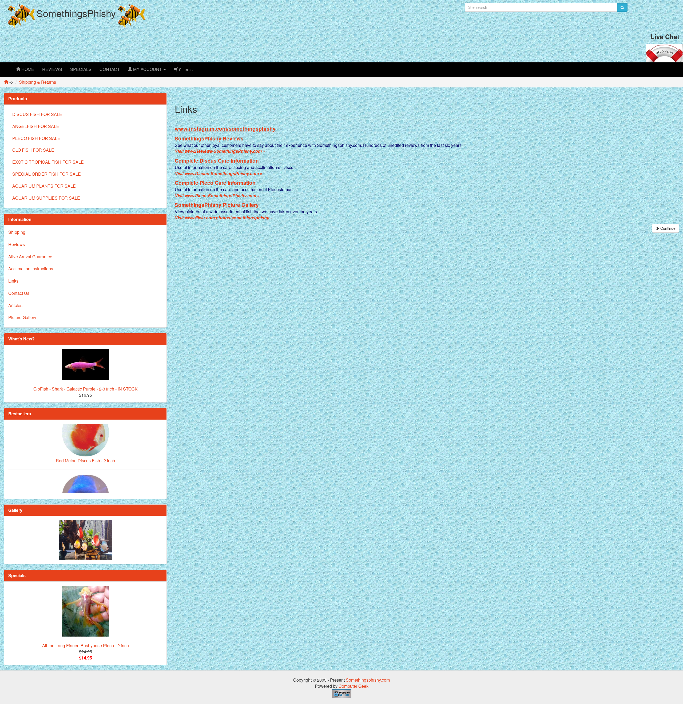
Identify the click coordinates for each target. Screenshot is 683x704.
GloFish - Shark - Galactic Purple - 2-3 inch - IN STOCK (85, 389)
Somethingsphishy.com (368, 680)
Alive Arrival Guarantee (30, 257)
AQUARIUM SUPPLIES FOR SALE (46, 198)
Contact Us (18, 293)
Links (13, 281)
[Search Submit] (622, 7)
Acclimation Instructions (30, 268)
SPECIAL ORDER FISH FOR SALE (46, 174)
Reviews (16, 244)
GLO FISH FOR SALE (33, 150)
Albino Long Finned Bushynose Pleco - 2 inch (85, 645)
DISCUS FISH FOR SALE (37, 114)
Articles (15, 305)
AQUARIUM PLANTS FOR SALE (44, 186)
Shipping (16, 232)
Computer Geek (353, 686)
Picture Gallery (22, 317)
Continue (667, 228)
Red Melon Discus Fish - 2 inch (85, 439)
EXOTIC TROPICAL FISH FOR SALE (48, 162)
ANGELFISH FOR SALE (35, 126)
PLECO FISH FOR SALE (36, 138)
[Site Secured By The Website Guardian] (341, 693)
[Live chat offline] (664, 52)
